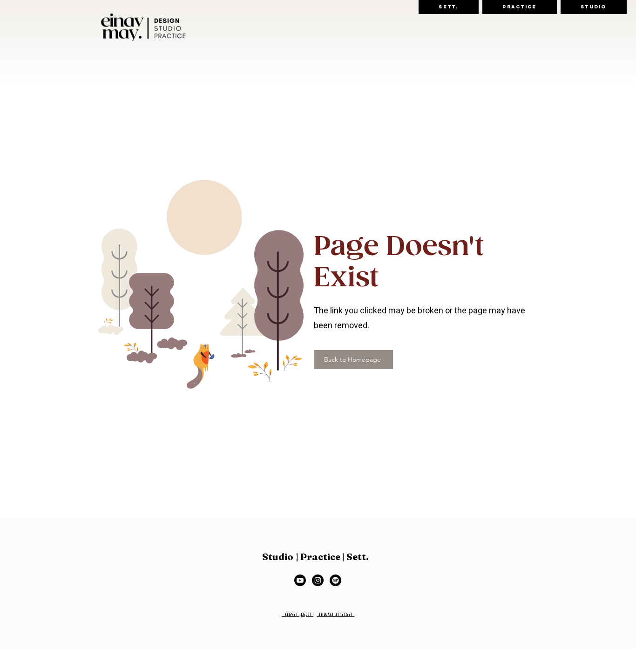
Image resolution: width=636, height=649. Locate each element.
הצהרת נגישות (335, 614)
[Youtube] (300, 580)
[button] (449, 7)
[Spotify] (335, 580)
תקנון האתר (297, 614)
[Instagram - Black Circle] (318, 580)
